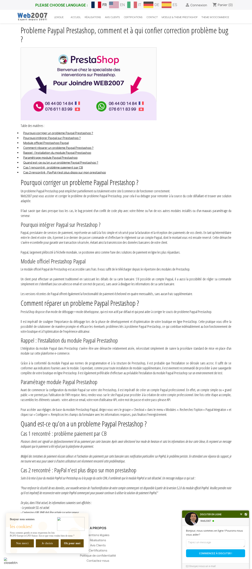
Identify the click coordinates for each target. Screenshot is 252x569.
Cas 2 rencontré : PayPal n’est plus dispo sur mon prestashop (64, 172)
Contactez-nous (98, 561)
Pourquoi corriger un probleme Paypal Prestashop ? (58, 133)
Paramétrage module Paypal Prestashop (50, 157)
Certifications (98, 550)
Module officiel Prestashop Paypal (46, 143)
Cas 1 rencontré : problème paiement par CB (53, 167)
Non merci (22, 543)
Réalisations (98, 540)
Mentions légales (97, 535)
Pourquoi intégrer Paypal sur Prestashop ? (52, 138)
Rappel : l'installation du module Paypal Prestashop (57, 153)
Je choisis (47, 543)
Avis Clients (98, 545)
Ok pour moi (72, 543)
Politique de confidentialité (98, 555)
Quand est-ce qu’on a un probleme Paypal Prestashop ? (60, 162)
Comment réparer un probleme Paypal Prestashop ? (58, 148)
